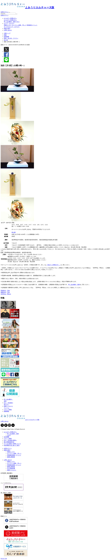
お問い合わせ (8, 30)
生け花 (6, 40)
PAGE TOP (4, 558)
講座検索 (6, 36)
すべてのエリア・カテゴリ (12, 27)
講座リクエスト (11, 470)
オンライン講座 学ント (19, 25)
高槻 (5, 35)
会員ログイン (4, 12)
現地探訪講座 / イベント (14, 455)
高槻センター (8, 25)
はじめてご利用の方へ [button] (10, 18)
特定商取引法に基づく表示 (12, 445)
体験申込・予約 (5, 292)
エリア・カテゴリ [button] (9, 23)
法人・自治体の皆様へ (10, 440)
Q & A (17, 21)
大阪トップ (7, 33)
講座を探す (7, 28)
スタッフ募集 (8, 409)
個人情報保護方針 (9, 442)
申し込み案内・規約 (10, 21)
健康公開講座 (11, 457)
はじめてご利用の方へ (10, 20)
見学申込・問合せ (6, 294)
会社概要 (6, 437)
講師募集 (6, 411)
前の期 (14, 232)
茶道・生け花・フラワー (11, 38)
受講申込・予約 (5, 290)
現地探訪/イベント (32, 25)
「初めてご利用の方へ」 (53, 265)
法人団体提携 (11, 468)
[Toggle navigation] (9, 12)
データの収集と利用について (12, 443)
